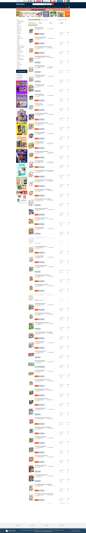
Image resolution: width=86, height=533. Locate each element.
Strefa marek (18, 1)
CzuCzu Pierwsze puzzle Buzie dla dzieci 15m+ (42, 417)
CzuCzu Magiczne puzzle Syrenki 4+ (41, 236)
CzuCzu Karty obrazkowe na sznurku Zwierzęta (43, 198)
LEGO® (18, 42)
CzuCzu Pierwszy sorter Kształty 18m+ (41, 474)
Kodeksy (18, 39)
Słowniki (18, 63)
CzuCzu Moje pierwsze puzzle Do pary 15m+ (42, 275)
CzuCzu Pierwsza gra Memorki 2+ (40, 408)
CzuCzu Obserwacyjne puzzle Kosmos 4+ (42, 398)
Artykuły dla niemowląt (20, 21)
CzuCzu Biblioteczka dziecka (39, 65)
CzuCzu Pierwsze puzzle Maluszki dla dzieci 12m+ (43, 427)
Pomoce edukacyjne (20, 58)
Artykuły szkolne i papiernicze (19, 23)
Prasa (18, 60)
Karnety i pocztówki (20, 38)
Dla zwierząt (19, 28)
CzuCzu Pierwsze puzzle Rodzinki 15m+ (41, 455)
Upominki (18, 67)
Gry (17, 34)
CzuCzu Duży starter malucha (40, 132)
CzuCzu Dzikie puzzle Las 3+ (39, 141)
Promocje (39, 7)
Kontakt (66, 7)
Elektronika (18, 32)
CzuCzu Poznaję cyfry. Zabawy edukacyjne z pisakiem (44, 493)
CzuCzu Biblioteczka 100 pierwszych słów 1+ (42, 56)
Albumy (18, 19)
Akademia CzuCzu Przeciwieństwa (40, 37)
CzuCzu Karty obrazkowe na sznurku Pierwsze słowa (43, 179)
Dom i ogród (19, 30)
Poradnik (59, 7)
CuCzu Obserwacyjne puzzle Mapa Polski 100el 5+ (43, 46)
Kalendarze (19, 37)
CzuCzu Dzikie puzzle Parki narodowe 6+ (41, 151)
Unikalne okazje (54, 7)
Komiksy (18, 40)
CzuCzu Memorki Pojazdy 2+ (39, 256)
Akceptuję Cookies (75, 530)
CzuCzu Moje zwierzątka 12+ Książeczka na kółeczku (43, 332)
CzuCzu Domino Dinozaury (39, 94)
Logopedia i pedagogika (20, 47)
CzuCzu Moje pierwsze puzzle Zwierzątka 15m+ (43, 294)
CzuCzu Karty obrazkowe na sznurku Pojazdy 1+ (43, 189)
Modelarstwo (19, 48)
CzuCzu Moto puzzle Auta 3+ (39, 341)
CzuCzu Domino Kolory (38, 103)
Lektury (18, 43)
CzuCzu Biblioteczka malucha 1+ (40, 75)
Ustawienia (32, 528)
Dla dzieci (18, 27)
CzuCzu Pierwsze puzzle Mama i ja (40, 436)
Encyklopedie (19, 33)
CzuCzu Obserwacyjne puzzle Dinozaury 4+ (42, 389)
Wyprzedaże (43, 7)
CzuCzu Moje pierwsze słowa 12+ (40, 303)
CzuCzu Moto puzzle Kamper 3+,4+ (40, 351)
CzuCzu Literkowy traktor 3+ (39, 227)
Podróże (18, 57)
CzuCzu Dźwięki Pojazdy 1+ (39, 160)
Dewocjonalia (19, 25)
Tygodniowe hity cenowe (19, 7)
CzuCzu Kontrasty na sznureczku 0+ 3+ (41, 208)
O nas (63, 7)
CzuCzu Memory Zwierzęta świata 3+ (41, 265)
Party (18, 53)
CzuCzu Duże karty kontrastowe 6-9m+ (41, 122)
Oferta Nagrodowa (20, 50)
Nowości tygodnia (33, 7)
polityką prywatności (48, 531)
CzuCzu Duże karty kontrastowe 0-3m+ (41, 113)
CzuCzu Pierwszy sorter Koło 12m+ (40, 465)
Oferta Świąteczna (20, 52)
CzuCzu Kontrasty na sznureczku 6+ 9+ (41, 217)
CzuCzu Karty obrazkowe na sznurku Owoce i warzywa (44, 170)
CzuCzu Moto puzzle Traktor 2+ (40, 370)
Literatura (18, 44)
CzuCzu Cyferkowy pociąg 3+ (39, 84)
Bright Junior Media (40, 28)
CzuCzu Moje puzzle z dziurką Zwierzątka (42, 322)
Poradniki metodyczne (20, 59)
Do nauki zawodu (19, 29)
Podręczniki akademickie (21, 55)
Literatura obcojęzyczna (21, 45)
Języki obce (19, 35)
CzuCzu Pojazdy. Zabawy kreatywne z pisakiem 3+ (43, 484)
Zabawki (18, 68)
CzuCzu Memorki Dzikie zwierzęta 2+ (41, 246)
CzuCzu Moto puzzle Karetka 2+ (40, 360)
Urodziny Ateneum (27, 7)
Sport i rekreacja (19, 64)
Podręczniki (19, 54)
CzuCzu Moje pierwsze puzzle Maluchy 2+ (42, 284)
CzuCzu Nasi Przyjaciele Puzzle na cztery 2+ (42, 379)
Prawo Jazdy (19, 62)
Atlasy (18, 24)
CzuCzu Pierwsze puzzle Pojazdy (40, 446)
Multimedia (18, 49)
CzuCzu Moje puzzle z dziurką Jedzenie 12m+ (42, 313)
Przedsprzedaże (49, 7)
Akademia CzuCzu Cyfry (39, 27)
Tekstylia (18, 65)
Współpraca (46, 528)
